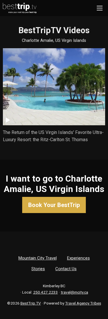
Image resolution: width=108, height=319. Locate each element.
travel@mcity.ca (74, 292)
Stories (38, 268)
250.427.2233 (45, 292)
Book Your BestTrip (54, 205)
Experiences (78, 258)
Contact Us (66, 268)
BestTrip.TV (30, 303)
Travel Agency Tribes (83, 303)
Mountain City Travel (37, 258)
